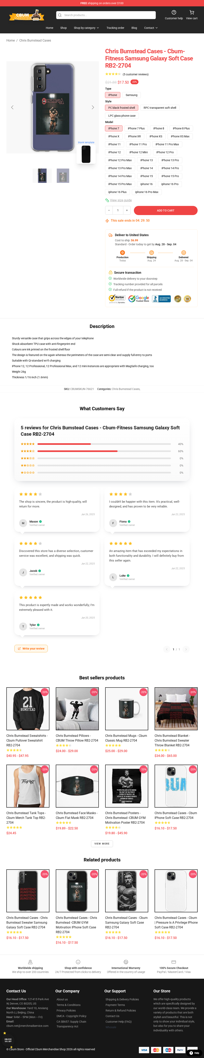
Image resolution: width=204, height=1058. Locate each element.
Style (108, 101)
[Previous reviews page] (166, 649)
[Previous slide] (12, 107)
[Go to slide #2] (63, 176)
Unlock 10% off (8, 1040)
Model (109, 122)
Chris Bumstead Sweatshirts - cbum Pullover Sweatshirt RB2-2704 (27, 740)
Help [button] (196, 1053)
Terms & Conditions (68, 1005)
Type (108, 88)
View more (102, 843)
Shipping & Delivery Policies (122, 999)
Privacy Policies (66, 1010)
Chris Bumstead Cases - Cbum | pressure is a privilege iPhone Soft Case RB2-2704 (176, 922)
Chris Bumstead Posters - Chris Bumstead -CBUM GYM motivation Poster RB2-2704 (125, 817)
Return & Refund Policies (121, 1010)
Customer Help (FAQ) (119, 1021)
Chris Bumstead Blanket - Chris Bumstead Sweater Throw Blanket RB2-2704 (172, 740)
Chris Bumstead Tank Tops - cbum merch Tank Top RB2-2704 (26, 817)
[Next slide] (92, 107)
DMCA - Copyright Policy (71, 1016)
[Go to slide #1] (42, 176)
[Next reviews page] (186, 649)
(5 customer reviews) (136, 74)
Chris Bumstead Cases (35, 40)
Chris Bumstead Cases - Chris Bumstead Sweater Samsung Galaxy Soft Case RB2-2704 (27, 922)
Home (10, 40)
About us (62, 999)
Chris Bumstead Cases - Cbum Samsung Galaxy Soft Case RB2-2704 (126, 922)
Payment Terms (115, 1005)
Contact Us (112, 1016)
